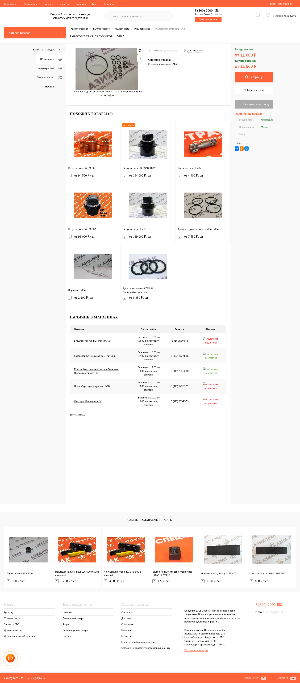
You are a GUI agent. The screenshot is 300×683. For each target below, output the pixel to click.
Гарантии (64, 4)
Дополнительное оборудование (20, 636)
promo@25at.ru (276, 612)
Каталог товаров (19, 32)
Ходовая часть (12, 618)
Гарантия (126, 630)
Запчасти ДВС (11, 624)
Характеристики (46, 68)
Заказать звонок (208, 19)
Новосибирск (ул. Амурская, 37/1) (92, 386)
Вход (272, 3)
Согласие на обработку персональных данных (145, 648)
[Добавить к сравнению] (140, 58)
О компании (31, 4)
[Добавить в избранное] (140, 51)
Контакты (109, 4)
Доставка (81, 4)
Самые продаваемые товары (150, 519)
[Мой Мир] (246, 148)
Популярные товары (73, 618)
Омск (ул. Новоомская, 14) (88, 401)
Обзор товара (47, 59)
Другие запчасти (13, 630)
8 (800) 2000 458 (207, 10)
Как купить (127, 612)
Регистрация (284, 3)
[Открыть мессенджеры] (10, 659)
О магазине (127, 624)
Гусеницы (9, 612)
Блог (94, 4)
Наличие (49, 86)
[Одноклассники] (242, 148)
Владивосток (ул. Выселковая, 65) (92, 340)
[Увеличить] (107, 69)
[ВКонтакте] (237, 148)
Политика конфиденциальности (138, 642)
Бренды (48, 4)
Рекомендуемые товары (75, 630)
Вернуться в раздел (43, 49)
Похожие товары (45, 77)
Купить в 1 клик (255, 90)
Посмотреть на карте (196, 650)
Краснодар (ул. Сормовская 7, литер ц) (94, 356)
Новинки (67, 612)
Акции (66, 624)
